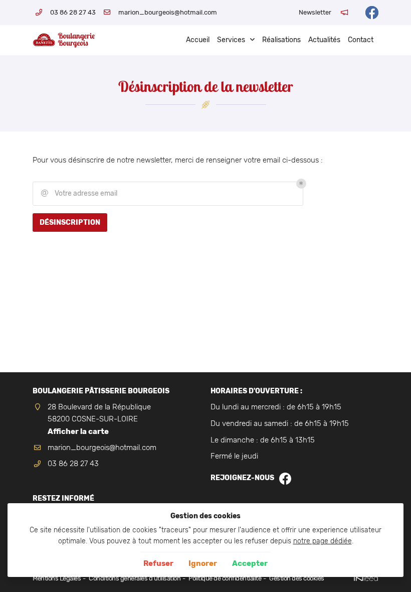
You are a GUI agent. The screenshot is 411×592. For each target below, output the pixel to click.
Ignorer (202, 563)
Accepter (250, 563)
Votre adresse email (79, 193)
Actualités (324, 40)
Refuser (158, 563)
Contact (360, 40)
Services (231, 40)
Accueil (198, 40)
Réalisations (281, 40)
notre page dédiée (322, 541)
